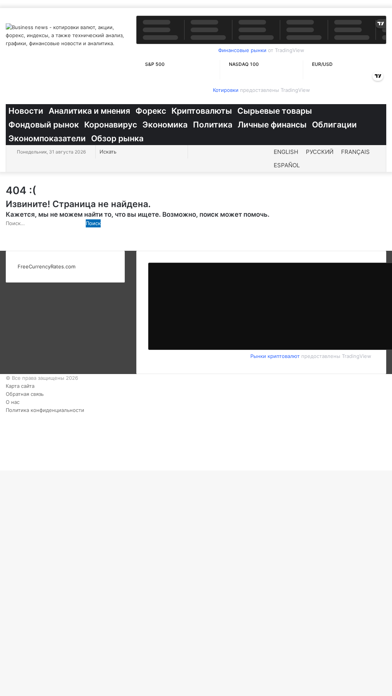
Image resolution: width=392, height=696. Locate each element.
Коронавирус (110, 124)
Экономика (165, 124)
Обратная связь (25, 394)
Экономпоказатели (47, 138)
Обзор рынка (117, 138)
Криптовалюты (202, 111)
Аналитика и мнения (89, 111)
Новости (25, 111)
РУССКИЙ (319, 151)
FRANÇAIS (355, 151)
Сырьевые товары (274, 111)
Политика (212, 124)
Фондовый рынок (43, 124)
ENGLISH (286, 151)
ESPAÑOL (287, 165)
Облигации (334, 124)
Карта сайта (20, 386)
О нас (13, 402)
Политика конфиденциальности (45, 410)
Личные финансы (272, 124)
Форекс (151, 111)
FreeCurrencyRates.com (46, 266)
